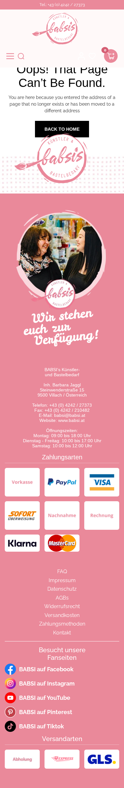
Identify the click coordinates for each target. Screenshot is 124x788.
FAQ (62, 571)
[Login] (81, 56)
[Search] (21, 56)
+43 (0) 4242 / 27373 (70, 405)
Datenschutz (62, 589)
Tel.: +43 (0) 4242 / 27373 (62, 4)
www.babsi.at (71, 420)
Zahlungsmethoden (62, 624)
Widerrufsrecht (62, 606)
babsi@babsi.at (69, 415)
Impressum (62, 580)
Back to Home (62, 129)
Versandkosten (62, 615)
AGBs (62, 598)
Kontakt (62, 633)
